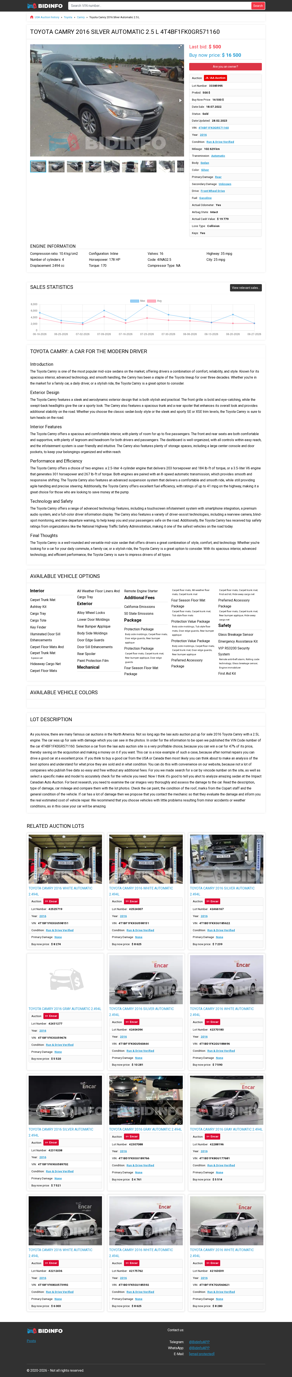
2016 (203, 134)
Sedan (205, 162)
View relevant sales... (246, 287)
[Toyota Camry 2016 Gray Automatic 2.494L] (65, 979)
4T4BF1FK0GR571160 (214, 127)
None (58, 937)
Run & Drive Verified (220, 141)
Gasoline (205, 198)
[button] (180, 46)
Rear (218, 177)
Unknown (225, 184)
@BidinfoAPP (199, 1342)
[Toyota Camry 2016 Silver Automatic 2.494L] (226, 859)
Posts (31, 1341)
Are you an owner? (225, 66)
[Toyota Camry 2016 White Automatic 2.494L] (65, 859)
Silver (205, 170)
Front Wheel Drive (213, 190)
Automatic (218, 155)
